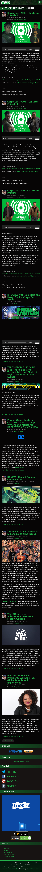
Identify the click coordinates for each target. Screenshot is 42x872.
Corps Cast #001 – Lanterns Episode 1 (23, 103)
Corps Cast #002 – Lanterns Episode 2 (23, 14)
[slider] (37, 50)
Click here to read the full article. (12, 361)
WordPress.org (9, 856)
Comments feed (9, 854)
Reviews (16, 484)
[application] (21, 49)
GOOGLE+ (12, 781)
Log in (6, 850)
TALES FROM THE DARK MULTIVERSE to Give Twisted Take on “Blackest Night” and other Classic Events (22, 372)
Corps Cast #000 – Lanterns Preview (23, 192)
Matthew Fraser (34, 869)
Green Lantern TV (20, 20)
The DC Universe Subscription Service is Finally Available (20, 617)
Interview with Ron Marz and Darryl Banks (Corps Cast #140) (23, 297)
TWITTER (11, 772)
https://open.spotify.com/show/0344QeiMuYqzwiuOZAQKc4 (21, 80)
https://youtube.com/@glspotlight (28, 83)
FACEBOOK (12, 776)
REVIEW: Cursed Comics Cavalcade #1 (21, 478)
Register (7, 848)
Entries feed (8, 852)
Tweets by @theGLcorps (21, 762)
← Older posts (8, 741)
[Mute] (33, 50)
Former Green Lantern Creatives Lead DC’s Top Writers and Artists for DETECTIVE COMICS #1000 (22, 424)
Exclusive (17, 304)
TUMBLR (11, 786)
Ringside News (18, 381)
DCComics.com (20, 467)
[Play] (3, 50)
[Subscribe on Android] (25, 838)
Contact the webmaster (10, 869)
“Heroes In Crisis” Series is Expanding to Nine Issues (22, 533)
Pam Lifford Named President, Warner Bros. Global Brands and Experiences (21, 679)
